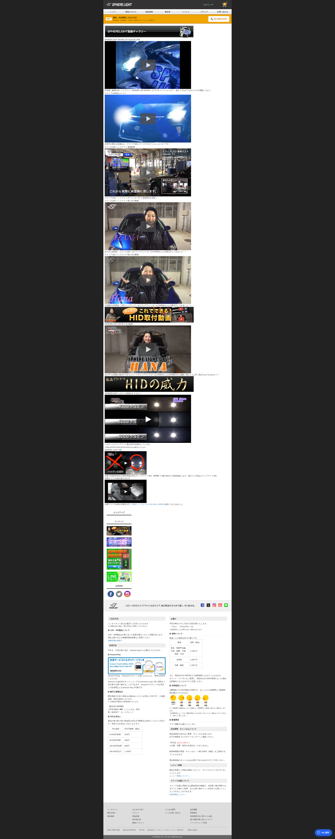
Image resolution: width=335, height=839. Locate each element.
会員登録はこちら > (177, 794)
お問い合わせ (222, 12)
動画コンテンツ (138, 823)
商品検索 (149, 12)
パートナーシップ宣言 (198, 823)
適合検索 (110, 816)
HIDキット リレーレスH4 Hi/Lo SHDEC (148, 504)
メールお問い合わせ (172, 813)
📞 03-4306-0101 (219, 19)
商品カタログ (130, 12)
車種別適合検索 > (115, 640)
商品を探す (111, 813)
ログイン (207, 5)
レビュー (135, 813)
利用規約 (193, 813)
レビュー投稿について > (179, 776)
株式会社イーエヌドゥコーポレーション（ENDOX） (166, 830)
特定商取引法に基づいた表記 (201, 816)
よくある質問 (170, 809)
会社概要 (193, 809)
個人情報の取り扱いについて (201, 819)
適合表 (167, 12)
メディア (204, 12)
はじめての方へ (138, 809)
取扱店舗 (135, 816)
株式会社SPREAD (129, 830)
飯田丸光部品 (192, 830)
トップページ (112, 809)
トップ (112, 12)
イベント (185, 12)
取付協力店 (136, 819)
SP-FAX (141, 830)
